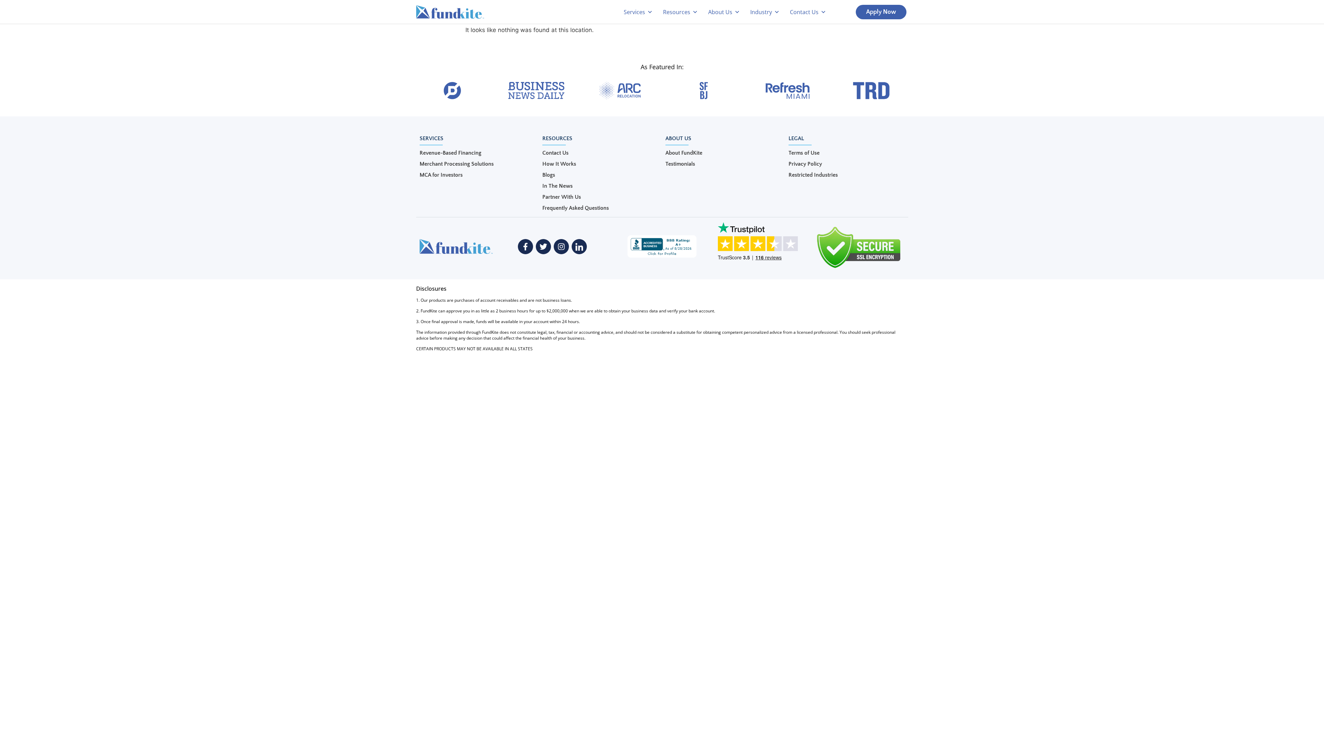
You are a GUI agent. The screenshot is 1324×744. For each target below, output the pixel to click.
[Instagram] (561, 246)
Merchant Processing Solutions (457, 164)
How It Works (559, 164)
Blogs (548, 175)
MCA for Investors (441, 175)
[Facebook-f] (525, 246)
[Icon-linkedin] (579, 246)
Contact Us (555, 153)
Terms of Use (804, 153)
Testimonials (680, 164)
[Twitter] (543, 246)
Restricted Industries (813, 175)
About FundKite (683, 153)
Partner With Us (561, 197)
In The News (557, 186)
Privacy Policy (805, 164)
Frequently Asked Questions (575, 208)
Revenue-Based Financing (450, 153)
